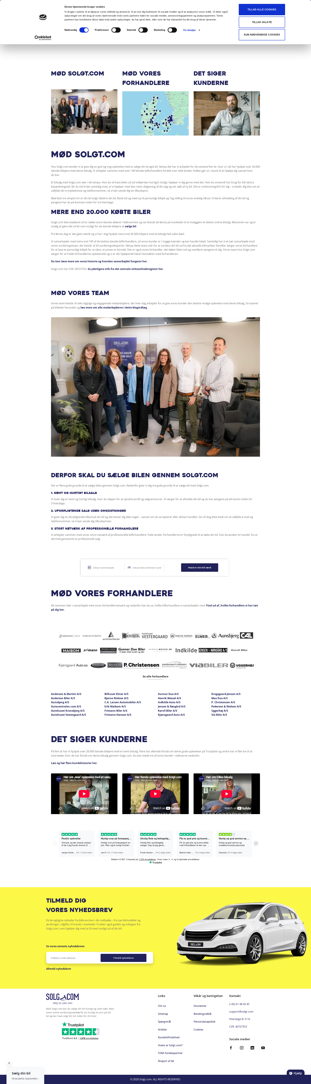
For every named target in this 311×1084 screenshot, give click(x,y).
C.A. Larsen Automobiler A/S (122, 702)
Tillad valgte (262, 22)
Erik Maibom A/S (115, 706)
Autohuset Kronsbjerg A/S (68, 710)
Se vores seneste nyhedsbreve (65, 946)
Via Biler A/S (219, 715)
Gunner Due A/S (168, 694)
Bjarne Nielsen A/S (116, 698)
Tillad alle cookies (262, 9)
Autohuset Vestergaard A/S (68, 715)
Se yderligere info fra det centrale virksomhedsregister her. (126, 269)
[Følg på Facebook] (231, 1048)
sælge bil (130, 226)
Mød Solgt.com (77, 74)
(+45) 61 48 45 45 (239, 1004)
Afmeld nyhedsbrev (58, 969)
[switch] (116, 30)
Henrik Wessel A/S (169, 698)
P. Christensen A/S (223, 702)
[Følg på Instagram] (241, 1048)
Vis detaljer (189, 30)
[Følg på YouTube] (263, 1048)
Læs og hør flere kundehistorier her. (74, 763)
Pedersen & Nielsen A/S (226, 706)
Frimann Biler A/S (115, 710)
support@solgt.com (241, 1011)
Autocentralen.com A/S (66, 706)
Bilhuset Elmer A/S (116, 694)
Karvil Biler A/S (167, 710)
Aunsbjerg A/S (60, 702)
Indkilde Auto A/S (169, 702)
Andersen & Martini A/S (66, 694)
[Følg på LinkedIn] (252, 1048)
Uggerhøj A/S (219, 710)
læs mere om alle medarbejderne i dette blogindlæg (114, 307)
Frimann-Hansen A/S (117, 715)
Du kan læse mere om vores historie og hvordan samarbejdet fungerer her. (99, 261)
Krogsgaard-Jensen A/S (226, 694)
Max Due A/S (219, 698)
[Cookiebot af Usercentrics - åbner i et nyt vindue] (43, 38)
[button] (25, 1075)
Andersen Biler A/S (63, 698)
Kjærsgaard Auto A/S (171, 715)
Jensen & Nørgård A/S (171, 706)
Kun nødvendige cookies (262, 34)
